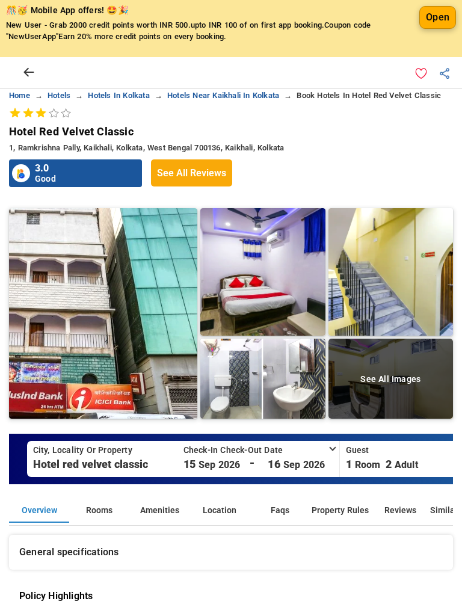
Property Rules (340, 510)
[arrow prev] (29, 72)
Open (437, 17)
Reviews (400, 510)
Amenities (159, 510)
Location (219, 510)
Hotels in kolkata (118, 95)
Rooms (99, 510)
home (19, 95)
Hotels (59, 95)
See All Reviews (191, 173)
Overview (39, 510)
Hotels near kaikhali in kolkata (223, 95)
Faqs (280, 510)
